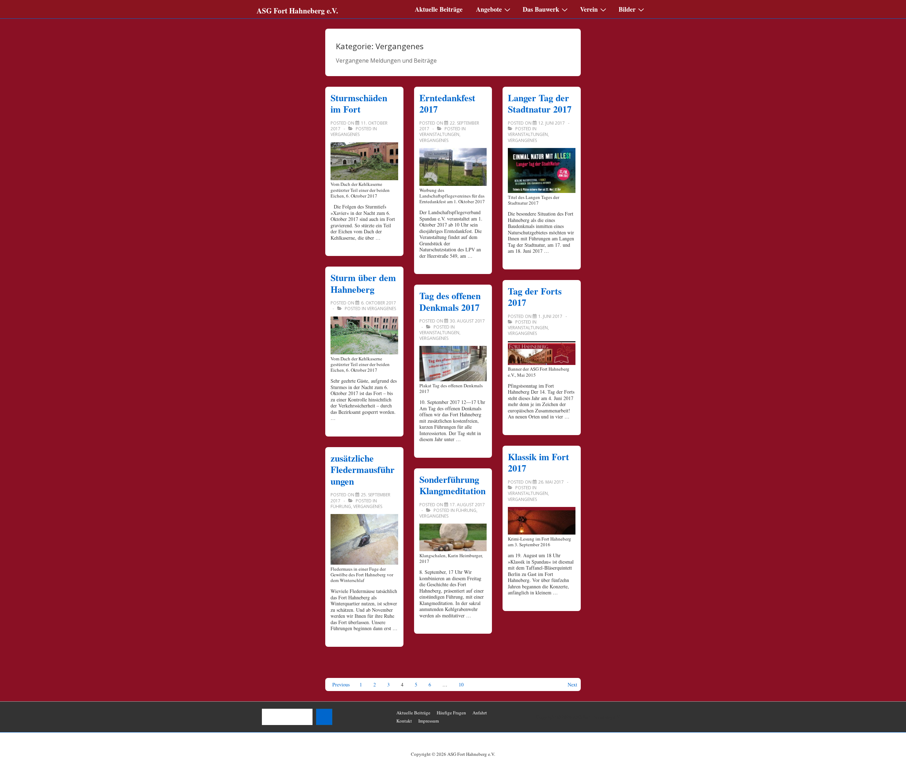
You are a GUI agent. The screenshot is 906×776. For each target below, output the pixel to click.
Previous (341, 684)
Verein (589, 9)
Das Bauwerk (541, 9)
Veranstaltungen (439, 134)
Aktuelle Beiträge (439, 9)
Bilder (627, 9)
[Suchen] (324, 717)
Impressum (428, 721)
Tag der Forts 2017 (535, 296)
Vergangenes (345, 134)
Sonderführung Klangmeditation (452, 485)
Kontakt (404, 721)
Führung (341, 506)
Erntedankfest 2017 (447, 103)
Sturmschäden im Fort (359, 103)
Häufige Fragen (451, 712)
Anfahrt (479, 712)
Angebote (489, 9)
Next (572, 684)
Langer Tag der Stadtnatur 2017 (540, 103)
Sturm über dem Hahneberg (363, 283)
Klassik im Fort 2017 (538, 462)
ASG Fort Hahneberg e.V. (297, 10)
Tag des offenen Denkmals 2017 (450, 301)
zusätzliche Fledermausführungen (363, 469)
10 (461, 684)
